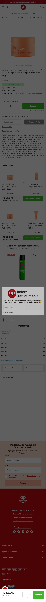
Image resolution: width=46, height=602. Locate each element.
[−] (20, 595)
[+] (30, 595)
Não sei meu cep (8, 312)
